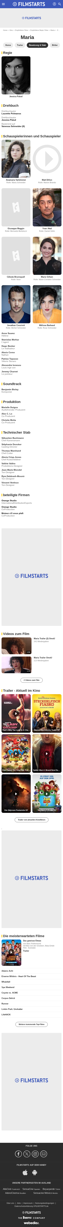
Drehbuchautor (9, 111)
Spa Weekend (8, 987)
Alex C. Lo (7, 413)
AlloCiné (7, 1189)
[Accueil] (29, 4)
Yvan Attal (47, 228)
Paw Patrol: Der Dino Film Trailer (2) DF (16, 770)
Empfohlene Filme (21, 30)
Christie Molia (9, 420)
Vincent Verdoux (10, 482)
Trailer (26, 951)
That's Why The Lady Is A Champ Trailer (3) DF (16, 730)
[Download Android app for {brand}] (36, 1172)
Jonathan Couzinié (16, 325)
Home (5, 30)
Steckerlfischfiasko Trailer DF (47, 730)
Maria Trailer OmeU (43, 658)
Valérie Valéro (8, 463)
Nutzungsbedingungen (44, 1203)
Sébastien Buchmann (13, 438)
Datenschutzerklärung (24, 1206)
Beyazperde (49, 1189)
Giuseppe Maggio (16, 228)
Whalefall (6, 982)
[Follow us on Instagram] (36, 1154)
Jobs (19, 1203)
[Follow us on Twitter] (27, 1154)
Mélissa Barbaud (47, 325)
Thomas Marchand (11, 451)
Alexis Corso (8, 352)
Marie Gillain (47, 277)
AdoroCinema (12, 1193)
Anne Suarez (8, 333)
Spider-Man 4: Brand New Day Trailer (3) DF (47, 770)
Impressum (28, 1203)
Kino (11, 30)
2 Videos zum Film (31, 680)
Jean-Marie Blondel (12, 470)
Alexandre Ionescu (11, 365)
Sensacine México (42, 1193)
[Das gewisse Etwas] (11, 953)
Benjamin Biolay (10, 389)
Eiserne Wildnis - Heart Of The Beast (19, 976)
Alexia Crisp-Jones (11, 457)
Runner (5, 1004)
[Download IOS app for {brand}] (26, 1172)
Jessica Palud (15, 96)
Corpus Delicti (8, 998)
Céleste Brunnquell (16, 277)
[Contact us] (44, 1154)
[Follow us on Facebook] (19, 1154)
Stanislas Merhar (10, 339)
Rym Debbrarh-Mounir (13, 476)
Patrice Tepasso (10, 359)
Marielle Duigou (10, 407)
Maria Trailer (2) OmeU (44, 638)
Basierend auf (8, 124)
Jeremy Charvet (10, 371)
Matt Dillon (47, 180)
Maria (52, 30)
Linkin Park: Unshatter (12, 1009)
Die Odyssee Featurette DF (16, 810)
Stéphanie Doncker (11, 444)
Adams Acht (7, 971)
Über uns (10, 1203)
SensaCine (27, 1189)
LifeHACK (6, 1014)
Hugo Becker (8, 346)
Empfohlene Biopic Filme (39, 30)
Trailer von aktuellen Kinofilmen (31, 820)
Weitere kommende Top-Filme (31, 1024)
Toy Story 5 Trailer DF (47, 810)
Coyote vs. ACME (10, 993)
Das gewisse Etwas (32, 941)
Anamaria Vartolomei (16, 180)
